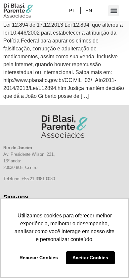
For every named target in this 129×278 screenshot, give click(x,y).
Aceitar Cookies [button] (90, 257)
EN (88, 10)
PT (72, 10)
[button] (113, 10)
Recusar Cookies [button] (39, 257)
